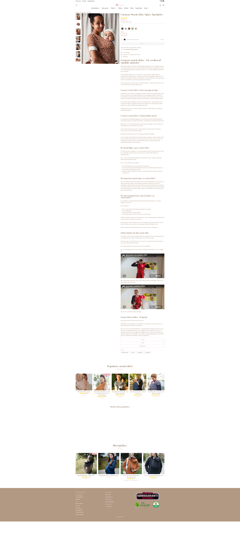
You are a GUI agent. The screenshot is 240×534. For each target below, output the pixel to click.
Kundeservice (78, 1)
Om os (77, 501)
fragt (130, 21)
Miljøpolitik (78, 499)
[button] (124, 18)
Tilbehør (120, 8)
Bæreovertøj (105, 8)
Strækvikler (89, 12)
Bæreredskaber (95, 8)
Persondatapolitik (79, 503)
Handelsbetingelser (79, 497)
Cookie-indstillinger (79, 514)
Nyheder (126, 8)
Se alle (120, 369)
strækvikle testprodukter (132, 49)
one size (124, 34)
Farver (122, 25)
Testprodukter (138, 8)
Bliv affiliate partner (80, 512)
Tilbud (131, 8)
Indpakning (140, 352)
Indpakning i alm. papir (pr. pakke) (132, 39)
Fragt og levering (79, 494)
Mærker (113, 8)
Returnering (78, 507)
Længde (122, 31)
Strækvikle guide (143, 345)
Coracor (133, 352)
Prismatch (84, 1)
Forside (77, 12)
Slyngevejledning (91, 1)
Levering (142, 339)
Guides (146, 8)
